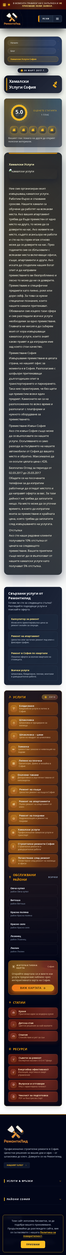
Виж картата (33, 988)
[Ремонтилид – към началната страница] (12, 19)
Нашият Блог (15, 1165)
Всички (53, 877)
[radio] (14, 130)
